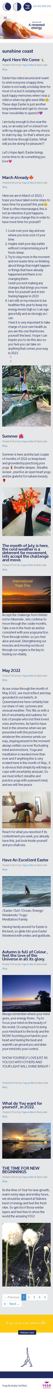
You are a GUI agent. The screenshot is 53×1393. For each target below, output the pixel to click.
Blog (4, 69)
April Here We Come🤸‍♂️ (23, 59)
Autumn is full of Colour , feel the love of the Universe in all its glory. (25, 955)
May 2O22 (11, 670)
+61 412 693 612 (42, 6)
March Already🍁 (18, 177)
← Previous (12, 1297)
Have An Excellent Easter (25, 859)
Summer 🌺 (13, 436)
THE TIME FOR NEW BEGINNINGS (20, 1170)
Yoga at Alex (27, 64)
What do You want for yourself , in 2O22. (22, 1105)
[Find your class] (26, 1322)
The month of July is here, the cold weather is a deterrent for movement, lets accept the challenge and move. (25, 552)
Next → (14, 1303)
